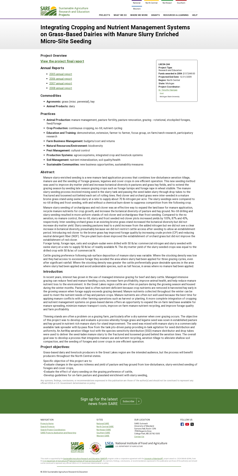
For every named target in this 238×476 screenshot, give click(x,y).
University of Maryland (152, 458)
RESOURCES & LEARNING (176, 15)
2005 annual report (60, 74)
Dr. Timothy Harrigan (168, 90)
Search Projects (47, 426)
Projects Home (47, 423)
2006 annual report (60, 78)
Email (162, 93)
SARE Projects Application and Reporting (58, 432)
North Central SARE (105, 426)
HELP (195, 15)
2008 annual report (60, 88)
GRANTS (155, 15)
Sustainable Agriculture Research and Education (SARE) (84, 458)
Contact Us (139, 436)
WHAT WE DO (120, 15)
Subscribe (128, 401)
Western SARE (103, 435)
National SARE (103, 423)
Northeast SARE (104, 429)
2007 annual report (60, 83)
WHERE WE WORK (139, 15)
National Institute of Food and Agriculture (84, 461)
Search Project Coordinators (52, 429)
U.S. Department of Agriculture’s (55, 461)
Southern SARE (103, 432)
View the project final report (62, 61)
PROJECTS (104, 15)
